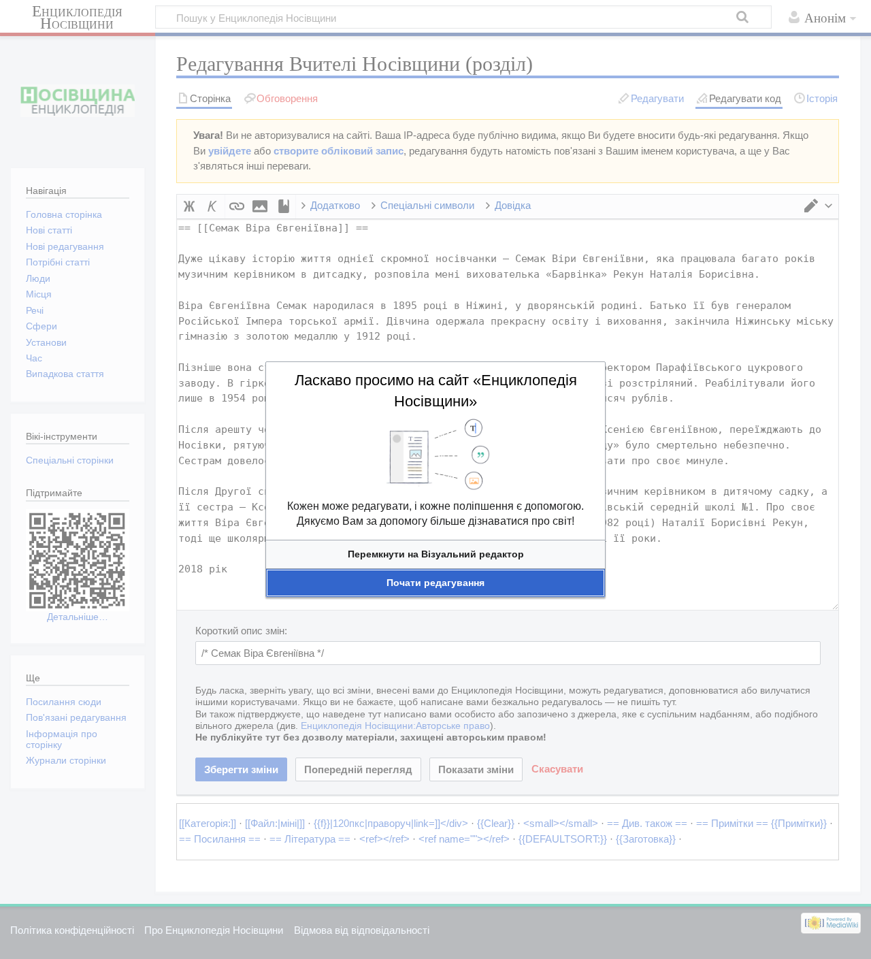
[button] (435, 554)
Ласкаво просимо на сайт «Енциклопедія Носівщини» (436, 391)
